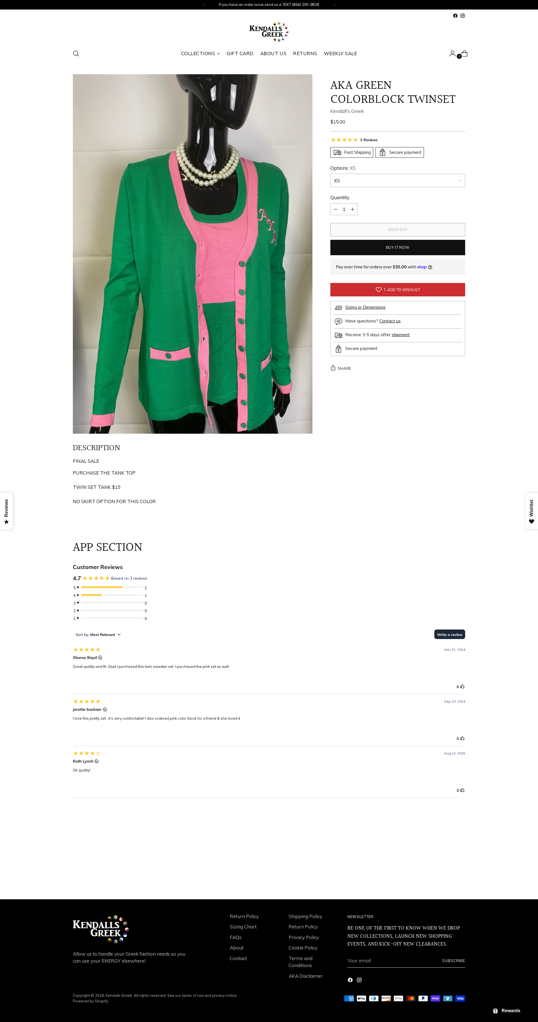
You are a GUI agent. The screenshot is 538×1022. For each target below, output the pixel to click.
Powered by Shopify (90, 1001)
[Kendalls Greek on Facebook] (455, 15)
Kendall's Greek (347, 111)
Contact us (390, 321)
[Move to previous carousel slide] (447, 880)
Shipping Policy (305, 916)
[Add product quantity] (336, 209)
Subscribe (453, 960)
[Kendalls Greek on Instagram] (462, 15)
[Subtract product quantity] (352, 209)
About (237, 948)
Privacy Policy (304, 937)
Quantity (339, 197)
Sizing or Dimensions (365, 307)
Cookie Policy (303, 948)
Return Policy (244, 916)
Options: (343, 168)
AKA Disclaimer (306, 976)
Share (344, 368)
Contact (238, 958)
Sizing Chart (243, 927)
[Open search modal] (76, 53)
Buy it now (398, 247)
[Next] (334, 5)
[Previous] (204, 5)
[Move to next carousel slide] (460, 880)
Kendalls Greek (119, 995)
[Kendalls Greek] (269, 32)
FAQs (236, 937)
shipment (401, 334)
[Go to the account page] (450, 53)
